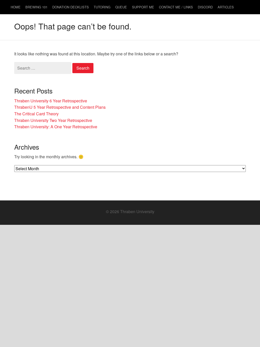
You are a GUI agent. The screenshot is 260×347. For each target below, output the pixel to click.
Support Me (143, 7)
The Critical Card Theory (36, 114)
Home (16, 7)
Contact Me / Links (176, 7)
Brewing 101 (36, 7)
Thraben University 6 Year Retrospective (50, 101)
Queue (121, 7)
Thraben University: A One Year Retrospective (55, 127)
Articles (226, 7)
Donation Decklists (70, 7)
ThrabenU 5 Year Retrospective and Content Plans (60, 107)
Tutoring (102, 7)
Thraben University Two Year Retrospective (53, 120)
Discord (205, 7)
